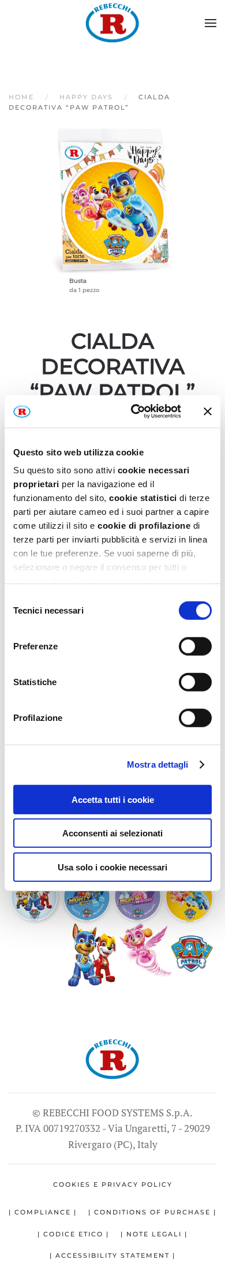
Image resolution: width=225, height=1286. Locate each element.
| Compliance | (43, 1212)
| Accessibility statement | (112, 1255)
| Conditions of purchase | (152, 1212)
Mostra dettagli (158, 764)
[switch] (195, 646)
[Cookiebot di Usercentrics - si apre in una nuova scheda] (135, 411)
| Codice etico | (73, 1234)
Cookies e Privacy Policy (112, 1184)
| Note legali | (154, 1234)
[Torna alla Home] (112, 23)
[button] (210, 23)
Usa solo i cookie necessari (112, 867)
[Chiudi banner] (208, 412)
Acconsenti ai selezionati (112, 833)
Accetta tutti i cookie (113, 799)
